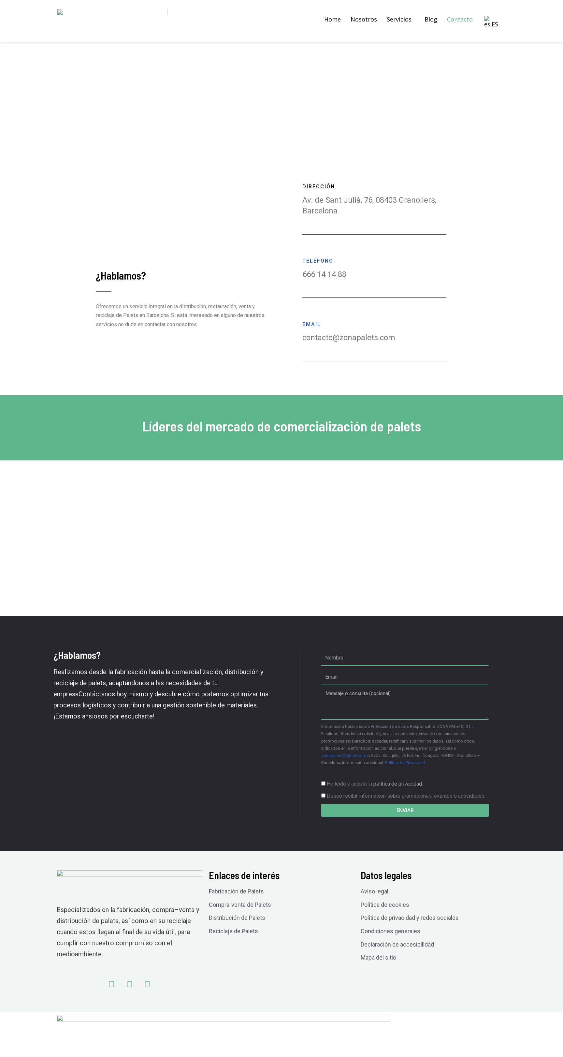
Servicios (399, 19)
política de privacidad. (398, 784)
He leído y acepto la (375, 784)
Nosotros (364, 19)
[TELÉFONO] (305, 251)
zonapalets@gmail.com (343, 755)
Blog (431, 19)
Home (332, 19)
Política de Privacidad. (405, 762)
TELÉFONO (317, 261)
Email (311, 324)
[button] (401, 19)
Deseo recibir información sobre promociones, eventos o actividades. (406, 796)
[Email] (305, 314)
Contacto (460, 19)
